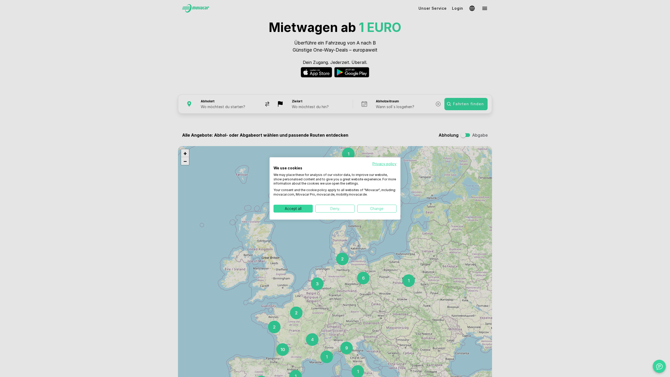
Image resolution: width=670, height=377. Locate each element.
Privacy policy (384, 164)
